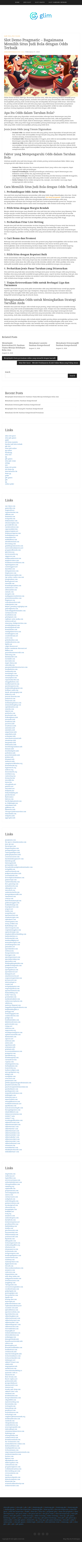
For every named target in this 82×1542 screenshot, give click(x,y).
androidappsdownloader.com (15, 610)
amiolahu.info (10, 730)
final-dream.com (11, 1377)
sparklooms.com (10, 1105)
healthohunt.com (11, 1349)
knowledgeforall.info (12, 627)
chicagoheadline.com (12, 1184)
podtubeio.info (10, 753)
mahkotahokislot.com (12, 999)
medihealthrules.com (12, 1418)
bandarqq (8, 452)
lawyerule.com (10, 700)
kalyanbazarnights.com (13, 575)
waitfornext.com (10, 1368)
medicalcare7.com (11, 587)
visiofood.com (10, 1393)
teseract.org (9, 1387)
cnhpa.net (8, 1026)
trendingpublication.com (14, 1120)
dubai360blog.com (11, 992)
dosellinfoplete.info (12, 751)
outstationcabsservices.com (14, 1431)
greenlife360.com (11, 525)
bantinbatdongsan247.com (14, 859)
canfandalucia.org (11, 1425)
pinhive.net (9, 786)
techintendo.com (11, 1251)
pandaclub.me (10, 795)
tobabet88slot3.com (11, 1112)
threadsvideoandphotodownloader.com (19, 867)
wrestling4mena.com (12, 625)
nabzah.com (9, 592)
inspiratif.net (9, 510)
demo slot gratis (10, 467)
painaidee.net (10, 946)
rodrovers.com (10, 1272)
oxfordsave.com (10, 919)
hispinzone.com (10, 573)
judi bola (40, 1522)
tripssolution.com (11, 1274)
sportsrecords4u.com (12, 1312)
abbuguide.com (10, 1241)
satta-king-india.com (12, 1276)
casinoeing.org (10, 776)
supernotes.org (10, 1030)
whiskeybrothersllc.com (13, 1149)
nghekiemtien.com (11, 707)
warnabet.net (9, 788)
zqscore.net (9, 1039)
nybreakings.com (11, 1429)
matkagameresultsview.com (14, 596)
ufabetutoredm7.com (12, 1141)
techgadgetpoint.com (12, 986)
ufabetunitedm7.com (12, 1135)
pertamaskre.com (11, 865)
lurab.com (8, 1475)
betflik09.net (9, 1211)
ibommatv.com (10, 516)
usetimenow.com (11, 613)
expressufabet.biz (11, 529)
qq (6, 457)
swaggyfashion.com (12, 682)
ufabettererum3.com (12, 1122)
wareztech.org (10, 890)
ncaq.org (8, 1213)
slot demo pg (9, 469)
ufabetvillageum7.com (13, 1324)
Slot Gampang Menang (58, 2)
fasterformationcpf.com (13, 900)
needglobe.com (10, 1076)
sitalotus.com (9, 1028)
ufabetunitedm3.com (12, 1133)
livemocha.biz (10, 778)
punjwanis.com (10, 840)
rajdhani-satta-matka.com (14, 619)
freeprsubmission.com (13, 1398)
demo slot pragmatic (66, 1511)
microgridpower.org (12, 1072)
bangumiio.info (10, 742)
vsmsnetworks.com (11, 512)
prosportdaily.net (11, 1383)
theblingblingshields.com (14, 963)
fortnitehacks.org (11, 765)
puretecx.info (9, 723)
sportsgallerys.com (11, 969)
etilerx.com (9, 1343)
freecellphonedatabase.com (14, 877)
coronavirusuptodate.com (14, 1287)
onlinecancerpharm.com (13, 1001)
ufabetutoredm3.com (12, 1139)
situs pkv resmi (10, 461)
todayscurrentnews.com (13, 1114)
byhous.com (9, 799)
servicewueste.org (11, 554)
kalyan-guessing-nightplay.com (16, 606)
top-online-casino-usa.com (14, 577)
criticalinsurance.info (12, 602)
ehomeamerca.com (11, 1249)
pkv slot (7, 446)
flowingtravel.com (11, 581)
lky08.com (8, 644)
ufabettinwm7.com (11, 1128)
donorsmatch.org (11, 772)
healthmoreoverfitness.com (14, 562)
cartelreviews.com (11, 1257)
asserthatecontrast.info (13, 738)
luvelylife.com (10, 659)
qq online (8, 450)
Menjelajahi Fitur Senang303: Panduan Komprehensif (24, 409)
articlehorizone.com (12, 1280)
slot (6, 465)
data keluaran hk (11, 471)
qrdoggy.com (9, 1011)
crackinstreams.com (12, 1289)
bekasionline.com (11, 521)
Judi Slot (27, 2)
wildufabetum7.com (12, 1152)
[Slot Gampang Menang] (47, 1534)
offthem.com (9, 514)
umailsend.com (10, 896)
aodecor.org (9, 770)
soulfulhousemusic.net (13, 1103)
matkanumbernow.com (13, 558)
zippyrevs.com (10, 556)
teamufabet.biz (10, 537)
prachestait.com (10, 715)
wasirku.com (9, 709)
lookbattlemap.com (11, 905)
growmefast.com (10, 997)
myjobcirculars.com (12, 560)
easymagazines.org (11, 1064)
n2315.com (8, 638)
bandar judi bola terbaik (13, 444)
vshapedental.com (11, 1423)
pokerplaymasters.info (13, 854)
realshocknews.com (12, 1016)
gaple (7, 440)
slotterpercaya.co (11, 1097)
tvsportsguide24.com (12, 988)
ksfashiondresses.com (12, 1022)
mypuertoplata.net (11, 531)
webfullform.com (11, 539)
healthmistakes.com (12, 1020)
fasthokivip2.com (11, 926)
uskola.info (9, 1364)
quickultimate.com (11, 1089)
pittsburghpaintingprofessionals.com (18, 1082)
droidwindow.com (11, 1395)
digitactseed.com (11, 1264)
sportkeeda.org (10, 1055)
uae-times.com (10, 506)
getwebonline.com (11, 640)
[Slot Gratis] (43, 1534)
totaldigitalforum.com (12, 1448)
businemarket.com (11, 938)
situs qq (62, 1515)
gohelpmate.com (10, 617)
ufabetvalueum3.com (12, 1320)
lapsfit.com (9, 1297)
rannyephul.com (11, 677)
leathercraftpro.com (12, 1070)
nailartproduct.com (12, 1262)
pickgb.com (9, 1018)
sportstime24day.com (12, 959)
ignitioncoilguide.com (12, 1477)
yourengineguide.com (12, 1427)
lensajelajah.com (11, 1209)
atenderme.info (10, 740)
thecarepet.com (10, 846)
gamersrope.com (11, 880)
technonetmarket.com (12, 1358)
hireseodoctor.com (11, 1295)
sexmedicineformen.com (13, 1093)
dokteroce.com (10, 694)
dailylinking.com (11, 1226)
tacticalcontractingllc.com (14, 1108)
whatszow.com (10, 1247)
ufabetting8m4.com (11, 1316)
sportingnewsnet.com (12, 957)
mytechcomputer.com (12, 1479)
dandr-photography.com (13, 692)
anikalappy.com (10, 1337)
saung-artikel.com (11, 923)
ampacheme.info (11, 732)
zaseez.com (9, 1195)
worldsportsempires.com (13, 1032)
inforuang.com (10, 654)
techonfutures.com (11, 1412)
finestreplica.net (11, 1345)
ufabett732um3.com (12, 1362)
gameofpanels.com (11, 608)
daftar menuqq (27, 1515)
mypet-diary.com (11, 663)
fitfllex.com (9, 650)
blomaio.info (9, 749)
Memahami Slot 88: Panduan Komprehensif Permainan (24, 412)
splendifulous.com (11, 1310)
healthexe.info (10, 721)
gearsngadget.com (11, 1293)
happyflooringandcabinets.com (16, 1007)
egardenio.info (10, 1045)
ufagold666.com (10, 1400)
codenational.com (11, 1464)
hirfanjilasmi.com (11, 1066)
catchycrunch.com (11, 1197)
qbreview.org (9, 552)
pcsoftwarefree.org (11, 1224)
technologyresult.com (12, 1243)
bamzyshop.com (10, 1408)
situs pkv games (10, 438)
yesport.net (9, 909)
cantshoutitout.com (12, 527)
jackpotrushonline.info (13, 873)
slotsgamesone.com (11, 571)
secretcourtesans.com (12, 1180)
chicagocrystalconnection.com (15, 811)
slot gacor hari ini (34, 1513)
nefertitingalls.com (11, 1201)
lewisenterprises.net (12, 1222)
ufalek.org (8, 1003)
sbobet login (31, 1522)
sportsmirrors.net (11, 972)
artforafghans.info (11, 717)
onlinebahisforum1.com (13, 1182)
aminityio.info (10, 728)
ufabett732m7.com (11, 1391)
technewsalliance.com (13, 1356)
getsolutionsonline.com (13, 598)
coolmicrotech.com (11, 1437)
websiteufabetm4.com (12, 1333)
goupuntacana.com (11, 1190)
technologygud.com (12, 1013)
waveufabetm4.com (11, 1328)
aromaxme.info (10, 736)
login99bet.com (10, 1178)
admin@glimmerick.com (14, 52)
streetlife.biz (9, 780)
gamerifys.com (10, 508)
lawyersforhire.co (11, 936)
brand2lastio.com (11, 629)
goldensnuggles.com (12, 903)
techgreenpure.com (12, 1253)
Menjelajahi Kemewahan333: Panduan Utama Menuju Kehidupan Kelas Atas (32, 397)
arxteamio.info (10, 1047)
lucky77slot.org (10, 995)
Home (17, 2)
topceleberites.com (11, 1314)
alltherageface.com (11, 1462)
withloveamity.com (11, 1234)
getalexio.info (10, 1049)
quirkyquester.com (11, 1091)
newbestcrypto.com (12, 917)
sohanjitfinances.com (12, 1101)
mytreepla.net (10, 1301)
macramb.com (10, 661)
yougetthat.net (10, 913)
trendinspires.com (11, 675)
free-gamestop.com (11, 884)
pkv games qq (70, 1518)
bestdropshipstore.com (13, 1255)
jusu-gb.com (9, 844)
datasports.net (10, 974)
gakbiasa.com (9, 807)
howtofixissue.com (11, 535)
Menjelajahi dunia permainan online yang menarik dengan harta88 (30, 358)
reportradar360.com (12, 680)
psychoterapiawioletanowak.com (16, 1087)
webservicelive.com (12, 1485)
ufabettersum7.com (12, 1126)
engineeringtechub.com (13, 978)
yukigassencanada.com (13, 1278)
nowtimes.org (10, 774)
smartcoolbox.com (11, 1099)
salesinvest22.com (11, 1385)
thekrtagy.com (10, 1433)
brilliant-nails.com (11, 690)
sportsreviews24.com (12, 990)
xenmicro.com (10, 1215)
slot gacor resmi (21, 1513)
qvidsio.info (9, 757)
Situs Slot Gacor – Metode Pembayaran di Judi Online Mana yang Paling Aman (48, 363)
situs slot (8, 454)
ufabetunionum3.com (12, 1318)
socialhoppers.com (11, 633)
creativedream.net (11, 636)
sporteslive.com (10, 961)
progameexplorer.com (12, 1467)
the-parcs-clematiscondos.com (15, 842)
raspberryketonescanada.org (15, 1416)
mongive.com (9, 594)
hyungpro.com (10, 955)
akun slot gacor (10, 436)
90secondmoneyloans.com (14, 1268)
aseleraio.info (10, 1041)
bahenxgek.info (10, 863)
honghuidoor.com (11, 579)
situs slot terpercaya (23, 1509)
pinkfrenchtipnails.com (13, 965)
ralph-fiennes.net (11, 646)
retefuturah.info (11, 1351)
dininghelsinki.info (12, 1339)
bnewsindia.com (11, 1404)
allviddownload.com (12, 541)
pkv (6, 480)
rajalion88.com (10, 1188)
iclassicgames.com (11, 921)
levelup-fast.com (11, 1299)
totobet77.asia (10, 1116)
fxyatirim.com (10, 1238)
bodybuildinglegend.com (14, 688)
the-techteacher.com (12, 1441)
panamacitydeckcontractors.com (16, 667)
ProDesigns (76, 1539)
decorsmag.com (10, 544)
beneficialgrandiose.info (13, 746)
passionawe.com (10, 1080)
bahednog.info (10, 861)
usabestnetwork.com (12, 892)
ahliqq (7, 463)
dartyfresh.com (10, 1220)
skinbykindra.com (11, 1460)
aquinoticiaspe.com (12, 932)
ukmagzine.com (10, 888)
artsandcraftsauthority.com (14, 1483)
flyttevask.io (9, 797)
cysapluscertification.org (13, 763)
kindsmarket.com (11, 657)
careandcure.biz (11, 1059)
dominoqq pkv (38, 1507)
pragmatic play (52, 1511)
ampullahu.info (10, 734)
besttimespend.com (12, 1057)
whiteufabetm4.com (12, 1335)
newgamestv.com (11, 967)
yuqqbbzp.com (10, 1282)
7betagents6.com (11, 1285)
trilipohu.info (10, 816)
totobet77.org (9, 1118)
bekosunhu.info (10, 744)
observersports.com (12, 928)
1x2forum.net (9, 1176)
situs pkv (19, 1507)
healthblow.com (10, 615)
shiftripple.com (10, 1095)
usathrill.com (9, 1421)
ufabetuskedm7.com (12, 1137)
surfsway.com (10, 1259)
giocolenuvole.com (11, 1230)
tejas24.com (9, 711)
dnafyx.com (9, 1228)
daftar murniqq (40, 1515)
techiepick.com (10, 1406)
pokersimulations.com (13, 1303)
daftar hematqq (52, 1515)
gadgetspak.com (10, 1291)
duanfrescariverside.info (14, 1341)
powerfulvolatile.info (12, 755)
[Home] (35, 1534)
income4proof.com (11, 1205)
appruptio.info (10, 818)
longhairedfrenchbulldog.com (15, 934)
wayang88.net (10, 1331)
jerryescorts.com (11, 980)
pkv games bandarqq (49, 1518)
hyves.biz (8, 782)
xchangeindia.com (11, 1435)
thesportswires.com (12, 953)
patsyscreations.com (12, 1203)
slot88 (27, 1511)
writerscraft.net (10, 621)
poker (7, 475)
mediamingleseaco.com (13, 703)
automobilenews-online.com (15, 1444)
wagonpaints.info (11, 1366)
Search (7, 372)
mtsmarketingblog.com (13, 705)
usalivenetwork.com (12, 871)
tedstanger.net (10, 1360)
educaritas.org (10, 1207)
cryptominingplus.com (13, 930)
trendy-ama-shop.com (12, 1389)
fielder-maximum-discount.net (16, 648)
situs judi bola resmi (52, 1522)
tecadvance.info (10, 726)
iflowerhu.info (10, 809)
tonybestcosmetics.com (13, 1454)
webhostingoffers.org (12, 1245)
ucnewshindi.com (11, 875)
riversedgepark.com (12, 1192)
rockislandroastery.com (13, 1469)
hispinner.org (10, 600)
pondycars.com (10, 1410)
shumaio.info (9, 759)
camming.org (9, 1186)
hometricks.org (10, 1068)
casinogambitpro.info (12, 852)
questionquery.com (12, 686)
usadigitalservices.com (13, 631)
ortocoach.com (10, 1078)
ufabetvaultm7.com (11, 1322)
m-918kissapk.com (11, 803)
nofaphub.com (10, 1199)
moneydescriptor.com (12, 942)
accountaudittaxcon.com (13, 1051)
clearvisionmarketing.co (13, 1370)
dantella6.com (10, 569)
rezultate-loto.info (11, 1308)
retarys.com (9, 898)
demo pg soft (48, 1509)
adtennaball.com (11, 590)
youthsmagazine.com (12, 944)
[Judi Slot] (39, 1534)
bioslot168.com (10, 1481)
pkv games (8, 459)
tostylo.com (9, 911)
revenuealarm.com (11, 1473)
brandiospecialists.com (13, 585)
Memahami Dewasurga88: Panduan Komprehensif (22, 405)
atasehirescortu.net (12, 976)
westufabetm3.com (11, 1147)
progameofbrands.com (13, 550)
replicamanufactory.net (13, 1305)
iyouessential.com (11, 1232)
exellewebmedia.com (12, 882)
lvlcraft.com (9, 1266)
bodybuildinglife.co (12, 1009)
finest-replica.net (11, 1379)
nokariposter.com (11, 604)
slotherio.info (10, 761)
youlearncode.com (11, 1236)
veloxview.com (10, 1145)
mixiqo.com (9, 1074)
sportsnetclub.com (11, 915)
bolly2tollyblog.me (11, 793)
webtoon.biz (9, 951)
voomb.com (9, 984)
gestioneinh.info (11, 1381)
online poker (9, 484)
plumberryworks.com (12, 1085)
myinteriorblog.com (12, 1402)
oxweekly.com (10, 665)
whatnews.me (10, 1375)
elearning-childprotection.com (16, 623)
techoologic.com (10, 1414)
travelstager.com (11, 673)
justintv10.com (10, 698)
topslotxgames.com (11, 564)
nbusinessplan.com (12, 523)
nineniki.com (9, 583)
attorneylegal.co (10, 982)
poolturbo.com (10, 713)
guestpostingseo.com (12, 850)
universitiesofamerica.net (14, 548)
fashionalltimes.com (12, 1446)
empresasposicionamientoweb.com (17, 1452)
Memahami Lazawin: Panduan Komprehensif (21, 401)
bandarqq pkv (37, 1509)
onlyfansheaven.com (12, 642)
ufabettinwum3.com (12, 1131)
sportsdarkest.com (11, 949)
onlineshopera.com (12, 1218)
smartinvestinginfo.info (13, 1354)
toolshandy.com (10, 671)
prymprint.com (10, 1053)
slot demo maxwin (11, 442)
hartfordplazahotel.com (13, 801)
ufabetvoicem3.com (11, 1326)
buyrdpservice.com (11, 907)
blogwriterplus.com (12, 848)
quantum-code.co (11, 1372)
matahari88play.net (12, 940)
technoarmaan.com (11, 1450)
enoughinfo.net (10, 784)
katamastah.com (10, 1036)
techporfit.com (10, 518)
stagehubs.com (10, 1174)
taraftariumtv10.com (12, 684)
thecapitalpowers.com (12, 1110)
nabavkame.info (10, 805)
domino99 (30, 1520)
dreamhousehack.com (12, 1439)
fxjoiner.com (9, 1458)
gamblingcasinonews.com (14, 546)
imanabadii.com (10, 813)
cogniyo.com (9, 1062)
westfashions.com (11, 669)
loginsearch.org (10, 767)
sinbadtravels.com (11, 886)
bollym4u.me (9, 790)
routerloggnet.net (11, 567)
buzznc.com (9, 1456)
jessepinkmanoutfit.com (13, 894)
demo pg (8, 473)
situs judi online (11, 448)
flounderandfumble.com (13, 1347)
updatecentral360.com (13, 1034)
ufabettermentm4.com (12, 1124)
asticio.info (9, 1043)
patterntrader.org (11, 1024)
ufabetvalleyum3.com (12, 1143)
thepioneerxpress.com (13, 533)
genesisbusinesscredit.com (14, 652)
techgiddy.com (10, 869)
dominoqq (64, 1522)
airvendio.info (10, 719)
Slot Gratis (40, 2)
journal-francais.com (12, 696)
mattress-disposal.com (13, 1005)
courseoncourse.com (12, 856)
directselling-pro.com (12, 1471)
